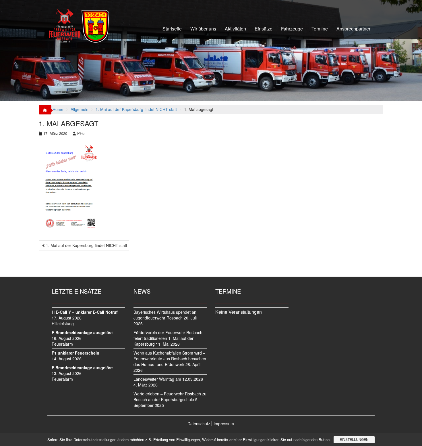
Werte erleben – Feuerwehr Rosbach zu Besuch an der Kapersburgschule (169, 396)
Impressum (224, 423)
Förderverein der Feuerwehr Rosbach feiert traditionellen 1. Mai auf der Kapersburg (167, 338)
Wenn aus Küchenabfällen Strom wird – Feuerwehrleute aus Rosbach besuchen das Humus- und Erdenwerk (169, 358)
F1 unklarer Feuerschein (75, 353)
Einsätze (263, 28)
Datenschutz (198, 423)
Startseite (172, 28)
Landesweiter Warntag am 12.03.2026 (168, 379)
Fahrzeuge (292, 28)
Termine (319, 28)
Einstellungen (354, 440)
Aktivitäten (235, 28)
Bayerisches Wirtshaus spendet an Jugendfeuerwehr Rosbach (164, 315)
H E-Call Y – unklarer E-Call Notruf (85, 312)
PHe (80, 133)
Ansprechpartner (353, 28)
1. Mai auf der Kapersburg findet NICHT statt (86, 245)
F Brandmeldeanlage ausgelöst (82, 332)
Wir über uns (203, 28)
